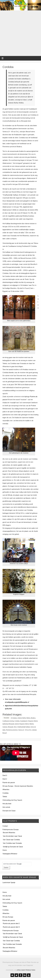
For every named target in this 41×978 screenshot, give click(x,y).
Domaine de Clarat (9, 811)
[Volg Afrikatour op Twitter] (16, 975)
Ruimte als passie (9, 782)
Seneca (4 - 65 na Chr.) (25, 730)
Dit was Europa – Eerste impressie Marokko (18, 786)
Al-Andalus (14, 718)
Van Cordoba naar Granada (12, 843)
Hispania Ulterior (33, 721)
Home (5, 850)
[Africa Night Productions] (28, 975)
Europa (5, 3)
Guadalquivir (23, 721)
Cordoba (8, 67)
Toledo (5, 796)
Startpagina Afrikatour (10, 854)
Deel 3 (5, 775)
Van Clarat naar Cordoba (11, 839)
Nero (15, 727)
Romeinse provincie (12, 730)
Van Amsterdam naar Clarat (12, 836)
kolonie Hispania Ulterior (22, 724)
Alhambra (6, 789)
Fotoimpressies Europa (11, 829)
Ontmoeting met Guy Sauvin (12, 800)
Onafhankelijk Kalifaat (23, 727)
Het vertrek (6, 807)
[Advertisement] (20, 33)
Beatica (33, 718)
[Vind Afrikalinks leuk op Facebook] (20, 975)
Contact (5, 826)
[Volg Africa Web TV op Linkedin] (24, 975)
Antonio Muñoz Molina (24, 718)
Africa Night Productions (26, 970)
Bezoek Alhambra (9, 832)
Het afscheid (7, 803)
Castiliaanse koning (8, 721)
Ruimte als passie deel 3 (11, 927)
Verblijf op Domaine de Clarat (13, 847)
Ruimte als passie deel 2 (11, 923)
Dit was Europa (8, 917)
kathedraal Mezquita (8, 724)
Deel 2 (5, 779)
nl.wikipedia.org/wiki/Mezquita (16, 702)
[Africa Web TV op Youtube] (12, 975)
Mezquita (10, 727)
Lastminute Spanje (9, 882)
